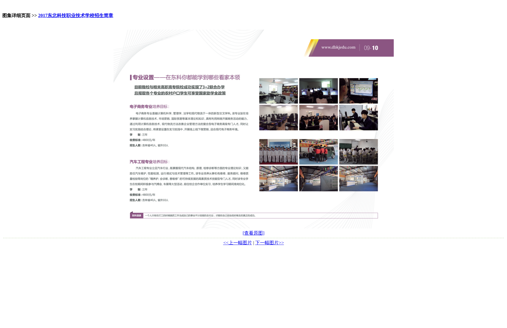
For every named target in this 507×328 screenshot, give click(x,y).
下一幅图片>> (269, 242)
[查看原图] (253, 233)
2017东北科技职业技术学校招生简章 (75, 15)
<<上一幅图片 (237, 242)
